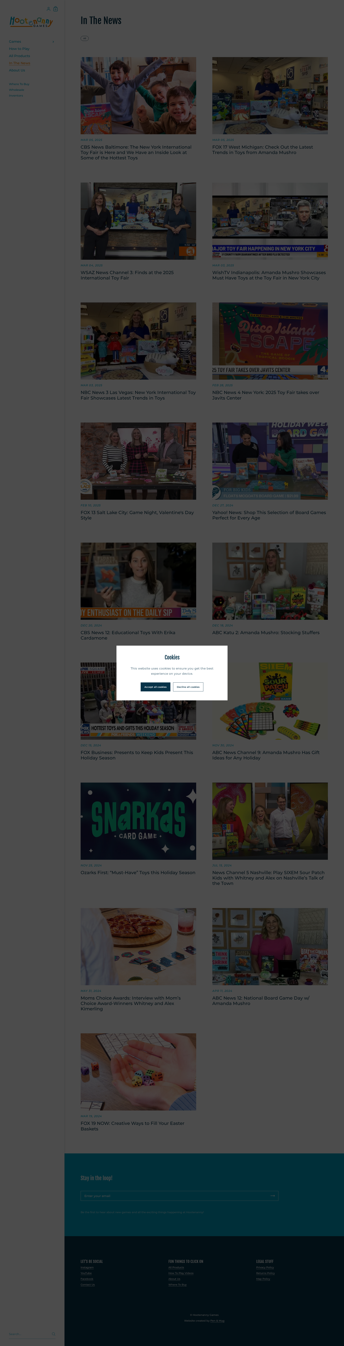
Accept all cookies (155, 686)
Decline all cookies (188, 686)
